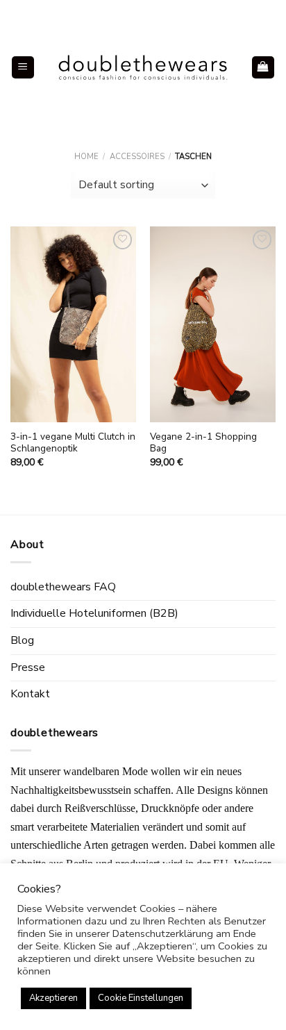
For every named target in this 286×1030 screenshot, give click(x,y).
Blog (22, 640)
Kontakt (30, 693)
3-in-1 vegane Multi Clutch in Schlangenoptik (72, 443)
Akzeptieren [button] (53, 998)
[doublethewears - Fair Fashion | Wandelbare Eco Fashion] (143, 67)
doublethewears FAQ (63, 587)
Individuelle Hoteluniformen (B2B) (94, 613)
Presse (27, 667)
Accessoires (137, 156)
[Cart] (263, 67)
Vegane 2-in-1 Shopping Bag (203, 443)
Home (86, 156)
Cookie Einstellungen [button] (140, 998)
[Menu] (23, 67)
